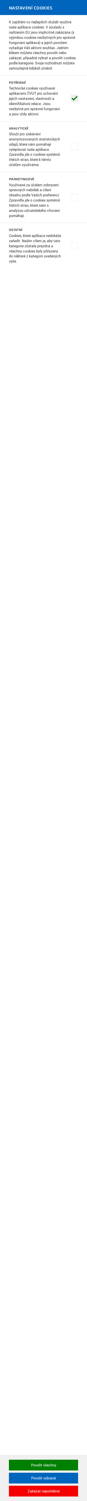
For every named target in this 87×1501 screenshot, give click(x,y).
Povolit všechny (43, 1465)
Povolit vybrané (43, 1478)
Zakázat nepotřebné (44, 1491)
